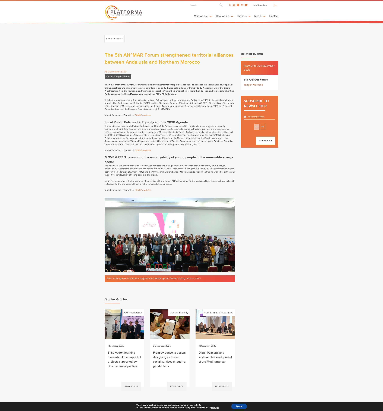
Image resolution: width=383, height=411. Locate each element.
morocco (190, 278)
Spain (198, 278)
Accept (239, 406)
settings (215, 407)
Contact (273, 16)
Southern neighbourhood (118, 76)
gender (165, 278)
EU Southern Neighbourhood (140, 278)
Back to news (114, 39)
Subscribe (265, 141)
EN (256, 126)
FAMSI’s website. (143, 115)
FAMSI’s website (143, 150)
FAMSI (158, 278)
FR (262, 126)
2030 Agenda (119, 278)
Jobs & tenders (260, 5)
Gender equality (177, 278)
